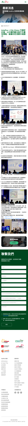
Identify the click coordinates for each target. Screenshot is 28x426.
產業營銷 (3, 410)
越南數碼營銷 (4, 406)
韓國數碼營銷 (4, 408)
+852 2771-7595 (8, 217)
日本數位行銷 (4, 398)
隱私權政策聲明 (14, 419)
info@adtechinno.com (20, 218)
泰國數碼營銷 (4, 404)
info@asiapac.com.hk (9, 218)
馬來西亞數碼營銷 (5, 402)
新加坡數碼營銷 (5, 400)
